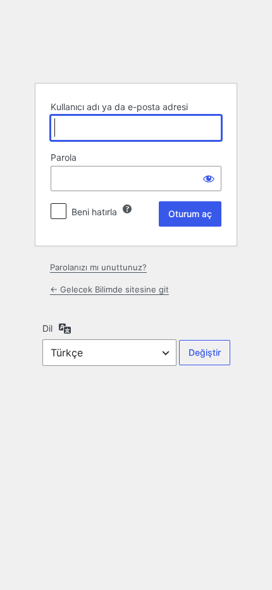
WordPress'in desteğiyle (136, 41)
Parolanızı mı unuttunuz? (98, 267)
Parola (64, 157)
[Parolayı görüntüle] (208, 178)
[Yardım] (127, 209)
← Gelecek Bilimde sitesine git (109, 289)
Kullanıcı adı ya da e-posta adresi (119, 106)
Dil (47, 328)
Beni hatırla (94, 211)
